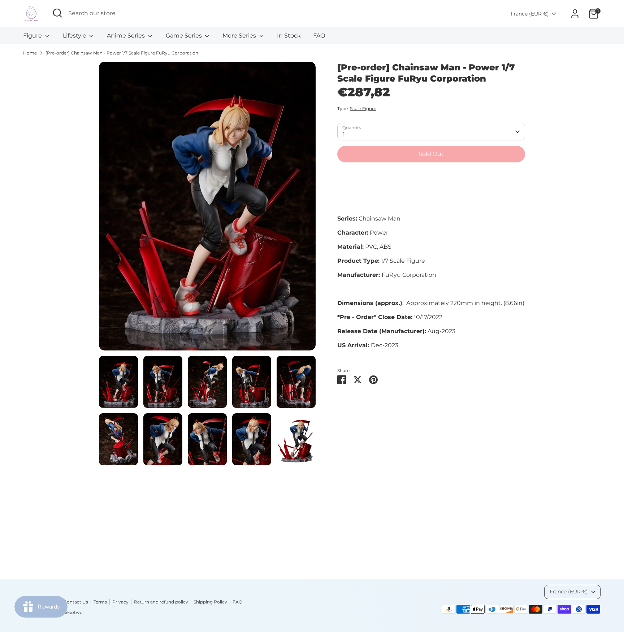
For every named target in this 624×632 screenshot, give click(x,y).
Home (30, 53)
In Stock (289, 35)
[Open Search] (57, 13)
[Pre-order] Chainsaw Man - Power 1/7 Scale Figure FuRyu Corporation (122, 53)
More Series (239, 35)
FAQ (319, 35)
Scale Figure (363, 109)
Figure (33, 35)
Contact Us (76, 602)
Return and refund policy (161, 602)
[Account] (575, 13)
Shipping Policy (210, 602)
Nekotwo (72, 612)
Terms (100, 602)
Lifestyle (75, 35)
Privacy (120, 602)
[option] (207, 209)
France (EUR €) (530, 13)
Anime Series (126, 35)
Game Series (184, 35)
